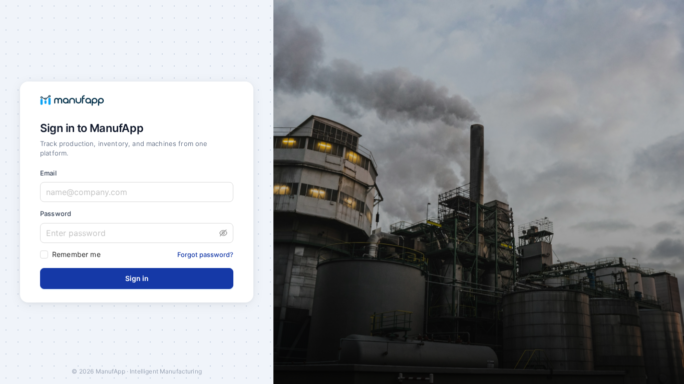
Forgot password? (205, 254)
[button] (223, 233)
